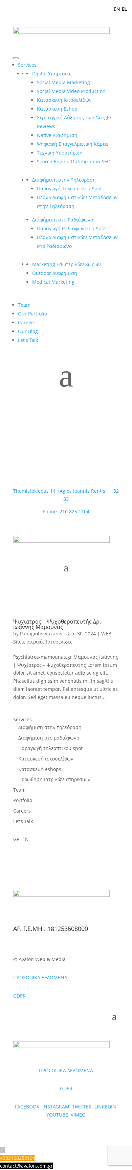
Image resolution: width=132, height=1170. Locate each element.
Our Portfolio (32, 313)
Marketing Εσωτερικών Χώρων (66, 264)
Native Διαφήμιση (57, 135)
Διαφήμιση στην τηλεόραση (50, 727)
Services (27, 65)
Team (24, 305)
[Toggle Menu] (16, 58)
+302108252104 (17, 1158)
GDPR (19, 995)
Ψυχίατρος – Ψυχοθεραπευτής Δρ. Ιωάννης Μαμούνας (57, 624)
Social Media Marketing (63, 82)
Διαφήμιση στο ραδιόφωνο (48, 737)
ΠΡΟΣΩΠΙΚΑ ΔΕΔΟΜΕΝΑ (40, 977)
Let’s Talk (23, 821)
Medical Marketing (53, 282)
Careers (27, 322)
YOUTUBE (57, 1115)
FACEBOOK (27, 1106)
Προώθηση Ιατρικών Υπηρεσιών (54, 779)
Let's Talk (28, 340)
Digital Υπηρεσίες (51, 73)
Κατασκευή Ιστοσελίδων (64, 100)
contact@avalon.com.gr (26, 1166)
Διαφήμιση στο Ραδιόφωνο (62, 219)
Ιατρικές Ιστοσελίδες (49, 641)
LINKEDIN (105, 1106)
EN (117, 9)
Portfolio (22, 800)
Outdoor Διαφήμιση (54, 273)
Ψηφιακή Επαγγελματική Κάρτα (72, 144)
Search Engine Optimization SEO (74, 161)
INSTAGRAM (56, 1106)
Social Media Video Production (71, 91)
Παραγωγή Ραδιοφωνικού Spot (71, 228)
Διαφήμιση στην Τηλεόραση (64, 180)
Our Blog (28, 331)
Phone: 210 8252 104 (66, 511)
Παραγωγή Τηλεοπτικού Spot (69, 188)
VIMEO (78, 1115)
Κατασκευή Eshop (57, 109)
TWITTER (82, 1106)
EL (124, 9)
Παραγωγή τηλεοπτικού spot (50, 748)
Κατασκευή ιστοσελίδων (45, 758)
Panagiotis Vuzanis (41, 633)
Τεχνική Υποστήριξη (60, 152)
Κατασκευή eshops (39, 769)
